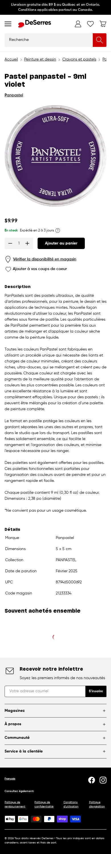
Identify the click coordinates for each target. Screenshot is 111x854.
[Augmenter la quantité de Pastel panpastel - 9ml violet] (27, 243)
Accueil (11, 59)
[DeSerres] (34, 24)
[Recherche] (99, 40)
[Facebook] (91, 780)
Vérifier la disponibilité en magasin (44, 259)
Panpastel (14, 95)
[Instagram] (103, 780)
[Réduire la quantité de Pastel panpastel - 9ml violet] (10, 243)
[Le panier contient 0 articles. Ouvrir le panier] (103, 23)
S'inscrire (96, 691)
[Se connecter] (78, 23)
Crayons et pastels (79, 59)
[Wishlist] (90, 23)
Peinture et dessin (40, 59)
